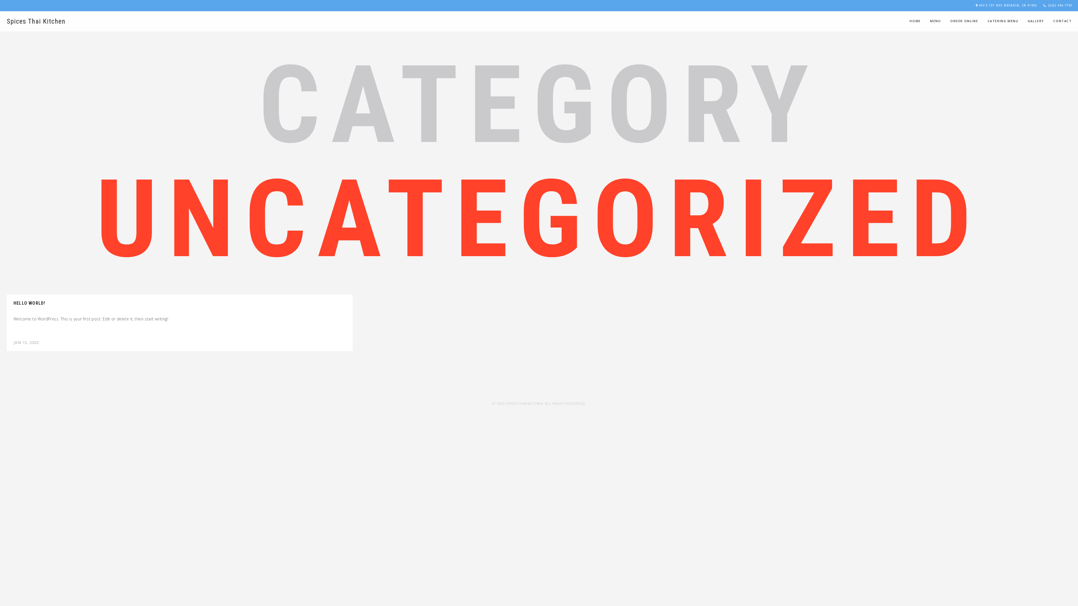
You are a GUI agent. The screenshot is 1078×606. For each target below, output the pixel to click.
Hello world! (29, 303)
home (915, 21)
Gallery (1036, 21)
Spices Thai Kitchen (36, 21)
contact (1062, 21)
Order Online (964, 21)
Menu (935, 21)
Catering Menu (1003, 21)
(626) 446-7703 (1060, 5)
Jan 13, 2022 (26, 342)
